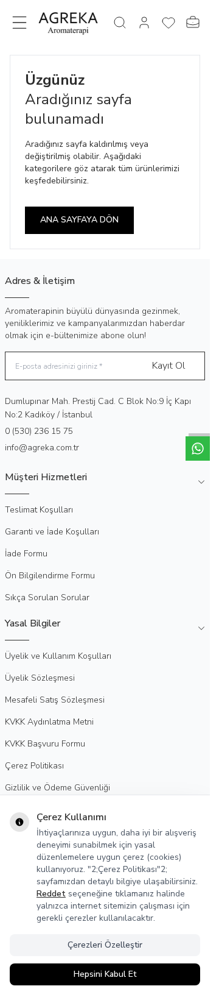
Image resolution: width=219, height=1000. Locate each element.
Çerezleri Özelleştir (105, 945)
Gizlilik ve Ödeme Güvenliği (57, 787)
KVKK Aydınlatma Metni (49, 722)
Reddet (51, 893)
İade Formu (26, 553)
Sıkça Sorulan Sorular (47, 597)
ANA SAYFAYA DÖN (79, 219)
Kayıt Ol (168, 365)
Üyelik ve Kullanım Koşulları (58, 656)
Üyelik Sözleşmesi (40, 678)
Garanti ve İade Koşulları (52, 531)
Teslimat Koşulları (39, 510)
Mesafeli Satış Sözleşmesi (55, 700)
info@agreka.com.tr (42, 447)
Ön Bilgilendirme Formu (50, 575)
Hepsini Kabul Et (105, 974)
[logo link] (68, 22)
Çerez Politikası (34, 765)
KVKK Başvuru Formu (45, 744)
